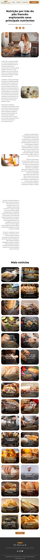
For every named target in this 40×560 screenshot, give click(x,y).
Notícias (19, 2)
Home (13, 2)
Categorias (25, 2)
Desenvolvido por (21, 558)
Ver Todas (20, 533)
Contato (34, 2)
